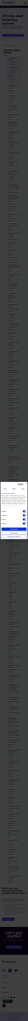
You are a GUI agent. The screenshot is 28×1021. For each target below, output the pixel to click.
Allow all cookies (14, 529)
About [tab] (23, 488)
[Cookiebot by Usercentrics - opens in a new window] (17, 484)
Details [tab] (14, 488)
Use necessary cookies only (14, 536)
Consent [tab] (5, 488)
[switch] (25, 515)
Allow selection (14, 532)
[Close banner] (26, 484)
